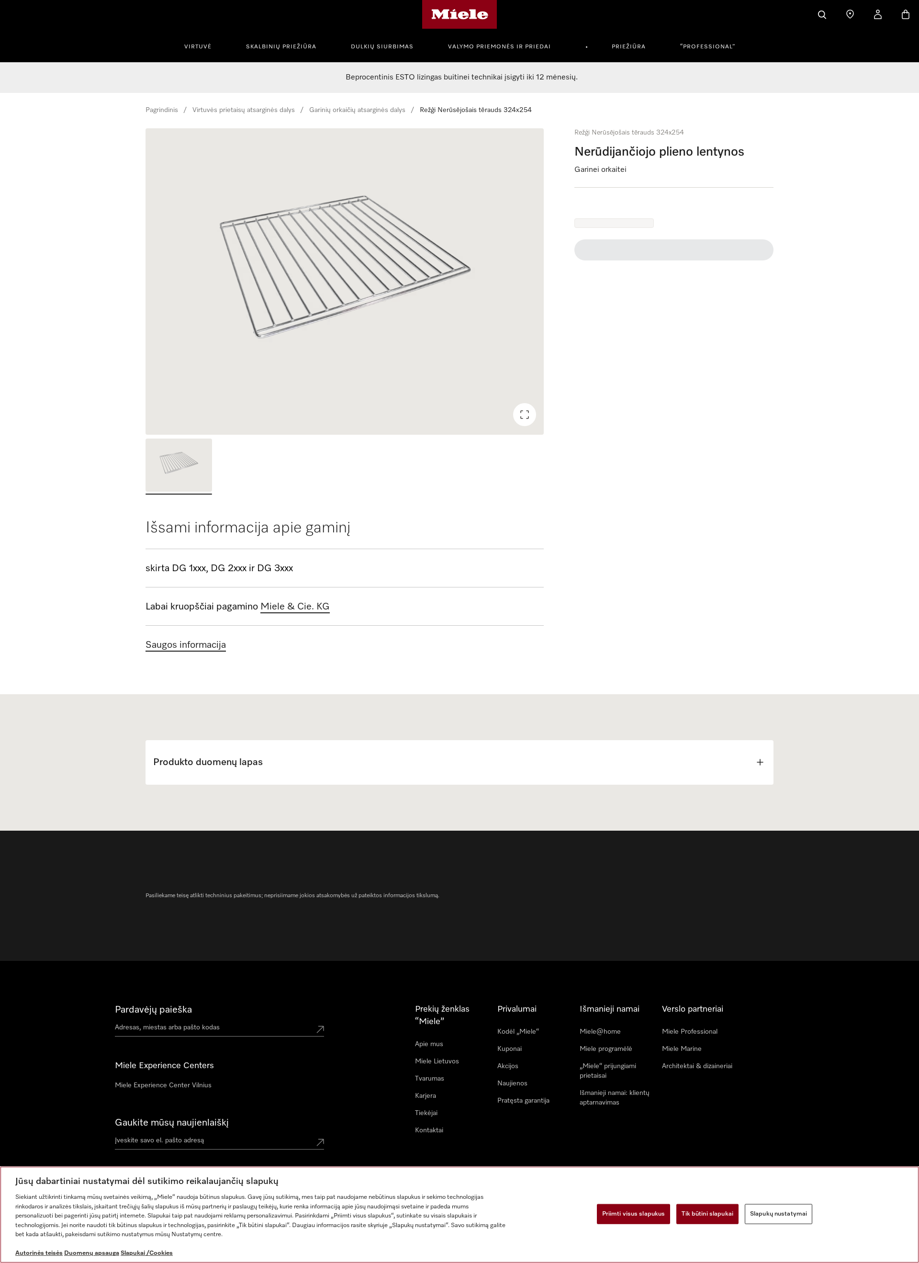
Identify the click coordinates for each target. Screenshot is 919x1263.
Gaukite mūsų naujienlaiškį (172, 1123)
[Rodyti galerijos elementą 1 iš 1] (179, 467)
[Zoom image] (524, 414)
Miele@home (600, 1031)
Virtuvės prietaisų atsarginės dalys (243, 110)
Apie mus (429, 1044)
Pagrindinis (162, 110)
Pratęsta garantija (523, 1100)
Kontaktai (429, 1130)
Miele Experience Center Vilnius (163, 1085)
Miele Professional (689, 1031)
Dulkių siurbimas (382, 47)
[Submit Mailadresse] (320, 1142)
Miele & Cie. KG (295, 606)
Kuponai (509, 1049)
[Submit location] (320, 1029)
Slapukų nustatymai (778, 1214)
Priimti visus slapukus (633, 1214)
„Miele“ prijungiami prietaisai (608, 1071)
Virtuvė (198, 47)
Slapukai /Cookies (147, 1253)
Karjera (425, 1096)
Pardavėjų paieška (153, 1010)
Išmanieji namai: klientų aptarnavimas (615, 1098)
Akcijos (507, 1066)
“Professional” (707, 47)
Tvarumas (429, 1078)
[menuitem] (203, 45)
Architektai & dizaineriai (697, 1066)
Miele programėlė (606, 1049)
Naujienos (512, 1083)
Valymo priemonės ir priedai (499, 47)
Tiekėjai (426, 1113)
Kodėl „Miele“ (518, 1031)
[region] (345, 281)
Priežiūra (629, 47)
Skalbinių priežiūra (281, 47)
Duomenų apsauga (91, 1253)
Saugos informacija (186, 645)
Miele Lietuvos (437, 1061)
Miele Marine (682, 1049)
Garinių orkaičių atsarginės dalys (357, 110)
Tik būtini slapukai (707, 1214)
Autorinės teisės (39, 1253)
